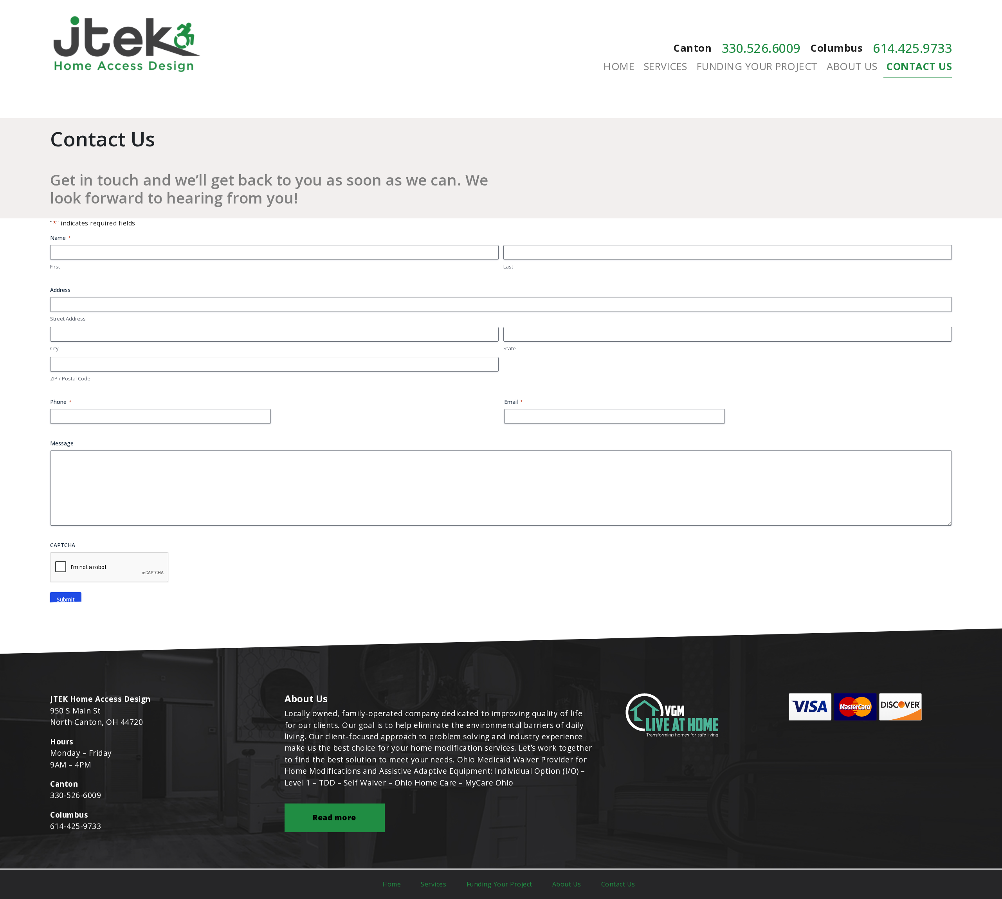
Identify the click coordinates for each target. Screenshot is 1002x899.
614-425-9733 (75, 826)
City (54, 348)
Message (62, 443)
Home (619, 66)
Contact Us (919, 66)
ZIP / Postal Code (70, 378)
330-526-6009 (75, 795)
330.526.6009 (761, 48)
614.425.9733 (912, 48)
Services (665, 66)
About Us (852, 66)
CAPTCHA (62, 545)
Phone (61, 401)
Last (508, 266)
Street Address (68, 318)
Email (513, 401)
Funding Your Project (757, 66)
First (55, 266)
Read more (334, 817)
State (509, 348)
